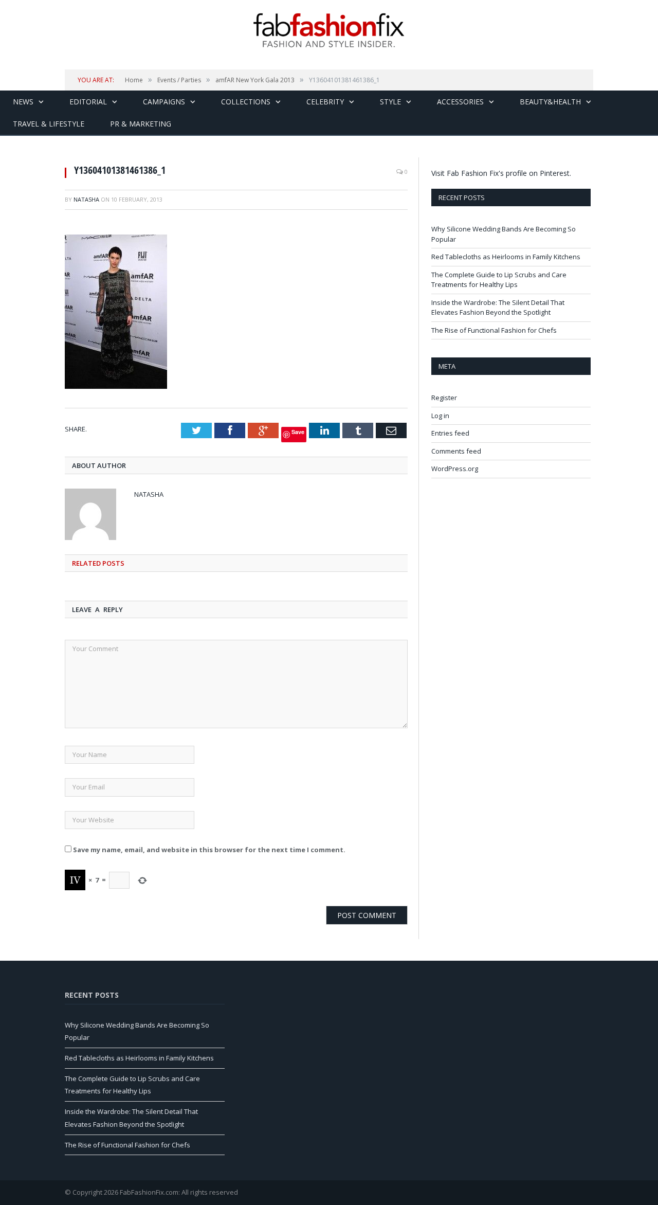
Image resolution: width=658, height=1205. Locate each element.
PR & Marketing (140, 124)
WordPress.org (454, 468)
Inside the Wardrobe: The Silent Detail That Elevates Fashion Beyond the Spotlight (497, 307)
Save (297, 432)
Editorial (88, 101)
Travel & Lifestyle (48, 124)
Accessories (460, 101)
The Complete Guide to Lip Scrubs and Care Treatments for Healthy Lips (498, 280)
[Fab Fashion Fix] (329, 30)
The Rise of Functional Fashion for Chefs (494, 330)
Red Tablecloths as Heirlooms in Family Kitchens (505, 256)
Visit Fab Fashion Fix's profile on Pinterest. (501, 173)
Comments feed (456, 451)
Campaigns (164, 101)
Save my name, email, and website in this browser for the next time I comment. (209, 849)
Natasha (86, 199)
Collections (245, 101)
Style (390, 101)
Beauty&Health (550, 101)
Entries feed (450, 433)
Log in (440, 415)
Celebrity (325, 101)
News (23, 101)
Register (444, 397)
